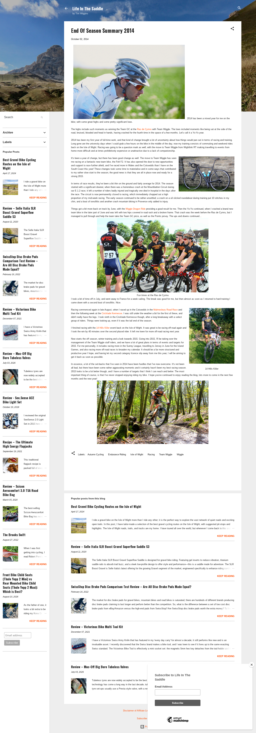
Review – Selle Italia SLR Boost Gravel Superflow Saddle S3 (110, 546)
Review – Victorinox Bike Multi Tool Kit (97, 626)
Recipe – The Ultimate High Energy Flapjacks (18, 444)
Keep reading (225, 536)
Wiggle (180, 454)
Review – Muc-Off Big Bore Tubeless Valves (100, 667)
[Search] (239, 8)
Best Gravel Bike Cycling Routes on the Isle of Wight (106, 506)
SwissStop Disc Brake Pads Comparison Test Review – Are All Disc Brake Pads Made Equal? (131, 586)
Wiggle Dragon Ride (135, 209)
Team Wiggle (165, 454)
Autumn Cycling (96, 454)
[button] (232, 28)
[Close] (251, 664)
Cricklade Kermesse (112, 313)
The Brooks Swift (14, 534)
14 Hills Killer (103, 328)
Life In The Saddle (87, 8)
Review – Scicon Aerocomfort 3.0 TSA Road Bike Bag (20, 490)
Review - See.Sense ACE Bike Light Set (18, 400)
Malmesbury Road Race (165, 309)
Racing (151, 454)
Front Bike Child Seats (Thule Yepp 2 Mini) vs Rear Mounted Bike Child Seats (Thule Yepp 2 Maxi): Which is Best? (20, 583)
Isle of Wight (136, 454)
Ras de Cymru (144, 129)
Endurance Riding (117, 454)
